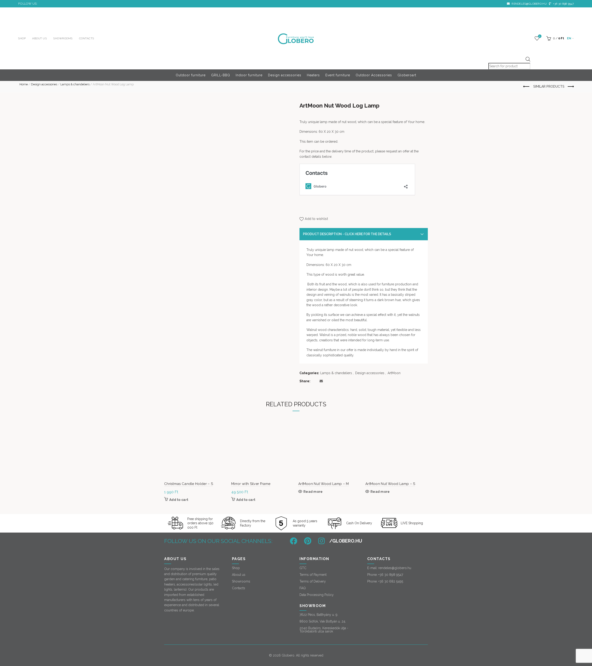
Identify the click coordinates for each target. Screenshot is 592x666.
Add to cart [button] (178, 500)
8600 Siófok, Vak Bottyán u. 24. (322, 621)
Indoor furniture (249, 75)
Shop (22, 38)
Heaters (313, 75)
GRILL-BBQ (220, 75)
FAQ (302, 588)
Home (23, 84)
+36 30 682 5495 (390, 581)
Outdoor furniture (191, 75)
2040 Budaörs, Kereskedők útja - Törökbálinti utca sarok (323, 629)
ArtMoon (394, 373)
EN (569, 38)
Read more (313, 491)
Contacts (86, 38)
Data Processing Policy (316, 595)
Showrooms (63, 38)
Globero (288, 655)
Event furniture (337, 75)
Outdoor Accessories (374, 75)
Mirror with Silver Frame (250, 484)
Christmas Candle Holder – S (188, 484)
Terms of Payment (313, 575)
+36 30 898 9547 (563, 3)
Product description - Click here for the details (347, 234)
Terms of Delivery (312, 581)
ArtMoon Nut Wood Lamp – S (390, 484)
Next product (570, 86)
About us (39, 38)
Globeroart (407, 75)
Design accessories (284, 75)
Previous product (526, 86)
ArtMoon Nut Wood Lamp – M (323, 484)
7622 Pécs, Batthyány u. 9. (318, 615)
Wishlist (539, 36)
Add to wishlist (316, 219)
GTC (302, 568)
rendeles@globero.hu (529, 3)
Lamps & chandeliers (74, 84)
